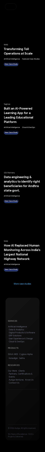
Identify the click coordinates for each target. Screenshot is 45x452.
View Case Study (11, 64)
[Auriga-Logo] (11, 6)
